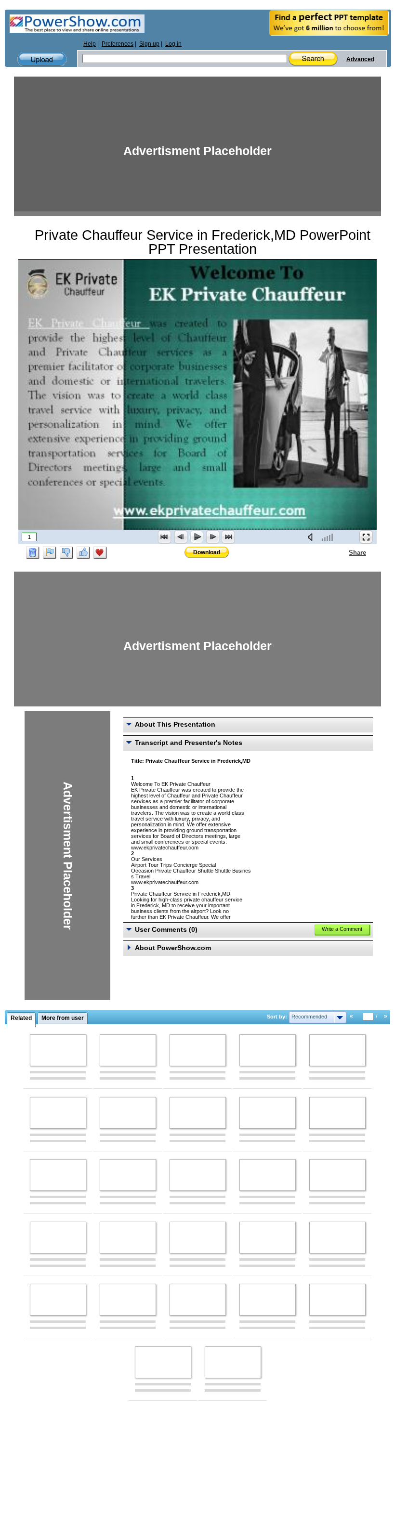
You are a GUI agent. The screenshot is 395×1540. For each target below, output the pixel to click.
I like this (83, 553)
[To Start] (165, 537)
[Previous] (180, 537)
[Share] (343, 552)
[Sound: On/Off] (312, 537)
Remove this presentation (33, 553)
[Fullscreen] (366, 537)
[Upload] (41, 59)
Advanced (360, 59)
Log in (173, 43)
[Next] (212, 537)
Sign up (149, 43)
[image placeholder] (58, 1050)
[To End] (228, 537)
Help (89, 43)
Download (206, 552)
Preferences (117, 43)
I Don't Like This (66, 553)
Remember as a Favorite (100, 553)
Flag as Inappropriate (49, 553)
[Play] (196, 537)
